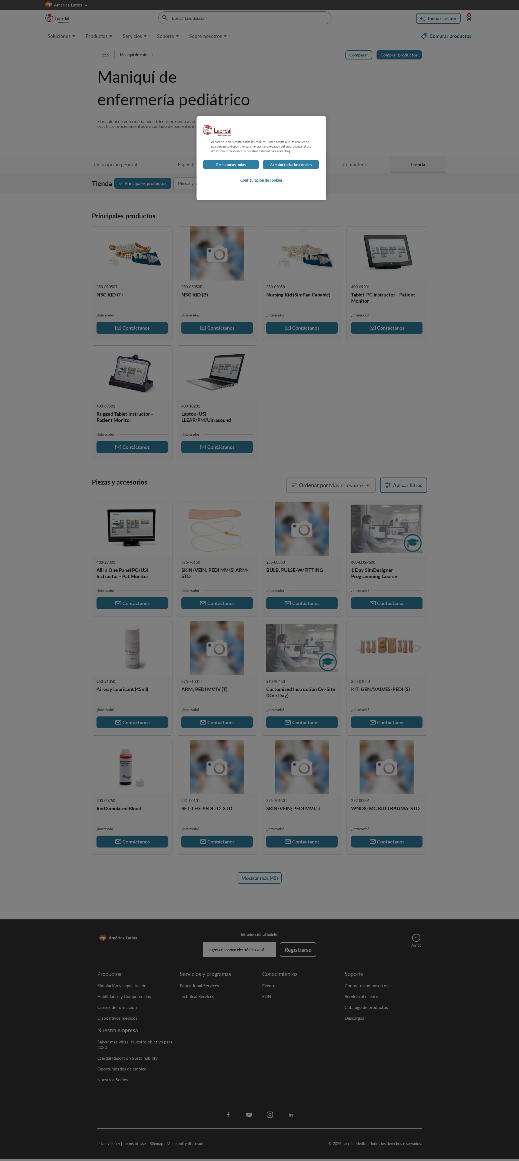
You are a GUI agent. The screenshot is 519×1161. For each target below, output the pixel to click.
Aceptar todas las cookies (291, 164)
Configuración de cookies (261, 180)
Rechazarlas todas (231, 164)
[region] (261, 158)
